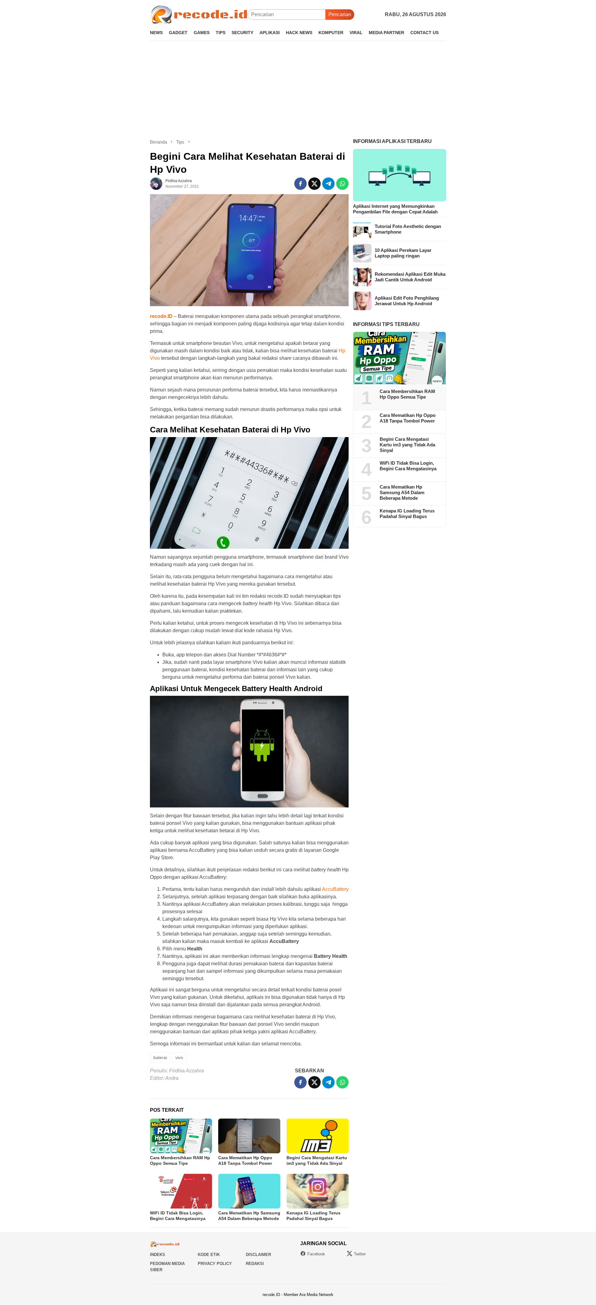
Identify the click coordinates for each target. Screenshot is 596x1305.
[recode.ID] (199, 14)
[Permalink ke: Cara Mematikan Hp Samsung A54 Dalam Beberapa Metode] (249, 1191)
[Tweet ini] (314, 183)
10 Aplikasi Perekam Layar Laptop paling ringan (403, 253)
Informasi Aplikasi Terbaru (392, 141)
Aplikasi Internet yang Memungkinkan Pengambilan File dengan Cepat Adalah (395, 208)
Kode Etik (209, 1254)
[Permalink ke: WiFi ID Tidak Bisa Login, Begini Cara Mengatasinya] (181, 1191)
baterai (160, 1057)
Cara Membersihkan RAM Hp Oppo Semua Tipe (407, 394)
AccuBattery (335, 889)
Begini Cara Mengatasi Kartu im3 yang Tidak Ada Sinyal (407, 445)
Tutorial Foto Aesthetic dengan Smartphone (408, 229)
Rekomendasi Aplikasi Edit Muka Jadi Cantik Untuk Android (410, 276)
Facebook (316, 1254)
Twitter (360, 1254)
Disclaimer (258, 1254)
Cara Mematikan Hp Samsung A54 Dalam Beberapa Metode (402, 493)
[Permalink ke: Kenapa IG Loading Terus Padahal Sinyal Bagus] (318, 1191)
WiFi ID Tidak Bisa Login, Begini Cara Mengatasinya (408, 466)
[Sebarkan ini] (300, 183)
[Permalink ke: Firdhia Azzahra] (156, 183)
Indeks (157, 1254)
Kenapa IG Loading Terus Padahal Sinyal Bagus (407, 513)
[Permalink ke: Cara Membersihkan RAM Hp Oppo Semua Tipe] (181, 1136)
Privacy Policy (215, 1263)
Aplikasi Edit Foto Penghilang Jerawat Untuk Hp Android (407, 300)
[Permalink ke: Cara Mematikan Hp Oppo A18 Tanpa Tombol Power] (249, 1136)
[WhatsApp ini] (342, 183)
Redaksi (255, 1263)
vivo (179, 1057)
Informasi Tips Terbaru (386, 324)
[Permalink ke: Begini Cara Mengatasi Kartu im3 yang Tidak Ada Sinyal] (318, 1136)
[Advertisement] (298, 89)
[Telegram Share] (328, 183)
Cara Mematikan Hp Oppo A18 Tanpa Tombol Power (408, 418)
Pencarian (339, 14)
